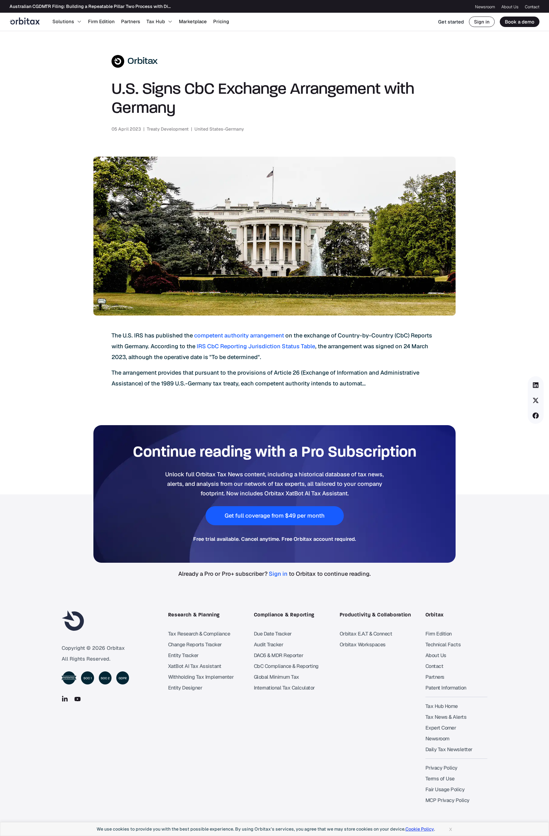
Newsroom (485, 7)
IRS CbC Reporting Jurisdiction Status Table (256, 346)
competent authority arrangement (239, 335)
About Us (509, 7)
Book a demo (519, 22)
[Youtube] (77, 699)
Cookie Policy (419, 829)
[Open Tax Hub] (170, 21)
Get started (451, 22)
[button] (535, 385)
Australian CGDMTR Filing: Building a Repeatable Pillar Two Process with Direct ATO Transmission (112, 6)
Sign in (482, 22)
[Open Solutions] (79, 21)
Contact (532, 7)
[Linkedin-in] (65, 699)
